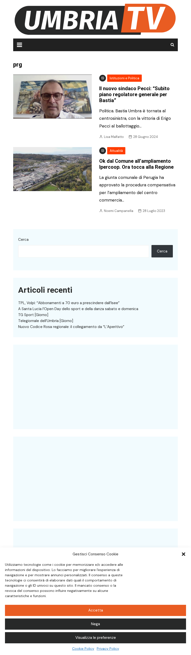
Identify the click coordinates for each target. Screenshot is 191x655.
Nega (95, 623)
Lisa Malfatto (114, 137)
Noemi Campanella (118, 211)
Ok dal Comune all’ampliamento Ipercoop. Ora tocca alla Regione (136, 164)
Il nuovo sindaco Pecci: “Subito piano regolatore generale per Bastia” (134, 94)
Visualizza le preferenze (95, 637)
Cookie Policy (83, 648)
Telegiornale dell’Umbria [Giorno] (45, 320)
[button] (183, 554)
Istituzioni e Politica (124, 78)
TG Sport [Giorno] (33, 314)
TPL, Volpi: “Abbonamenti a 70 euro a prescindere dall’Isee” (69, 302)
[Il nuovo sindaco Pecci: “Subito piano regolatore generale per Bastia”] (52, 96)
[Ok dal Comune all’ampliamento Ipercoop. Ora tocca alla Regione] (52, 168)
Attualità (116, 151)
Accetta (95, 610)
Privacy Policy (108, 648)
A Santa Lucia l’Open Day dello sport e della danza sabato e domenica (78, 308)
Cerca (23, 239)
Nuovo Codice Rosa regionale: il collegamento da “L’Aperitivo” (71, 326)
